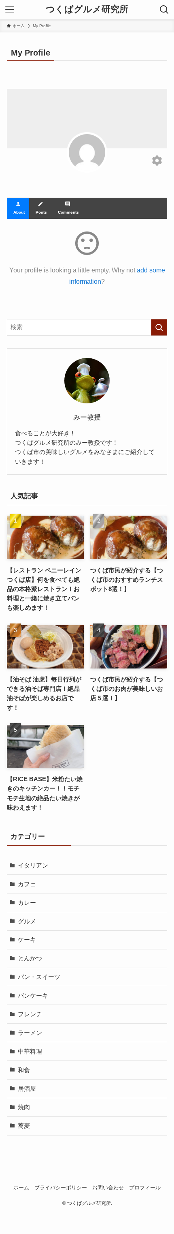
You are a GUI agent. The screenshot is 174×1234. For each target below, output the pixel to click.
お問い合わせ (108, 1188)
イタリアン (33, 865)
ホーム (21, 1188)
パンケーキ (33, 995)
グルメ (27, 921)
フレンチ (30, 1014)
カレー (27, 902)
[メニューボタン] (9, 9)
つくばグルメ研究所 (87, 9)
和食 (24, 1070)
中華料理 (30, 1051)
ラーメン (30, 1032)
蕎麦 (24, 1125)
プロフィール (145, 1188)
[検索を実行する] (159, 327)
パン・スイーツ (39, 976)
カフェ (27, 884)
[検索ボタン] (164, 9)
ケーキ (27, 939)
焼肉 (24, 1106)
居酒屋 (27, 1088)
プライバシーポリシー (60, 1188)
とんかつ (30, 958)
